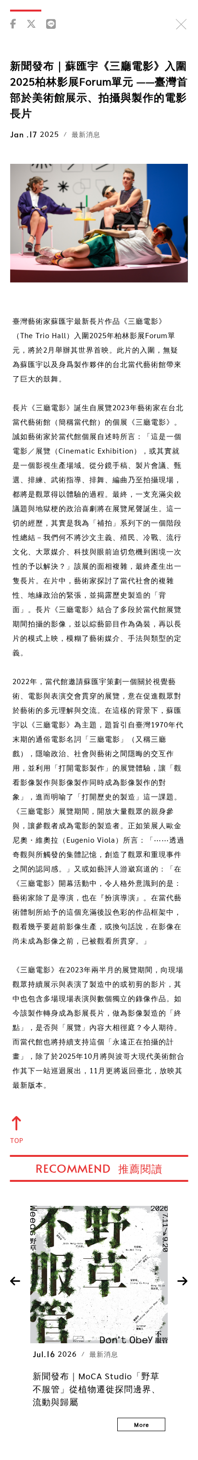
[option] (99, 1318)
